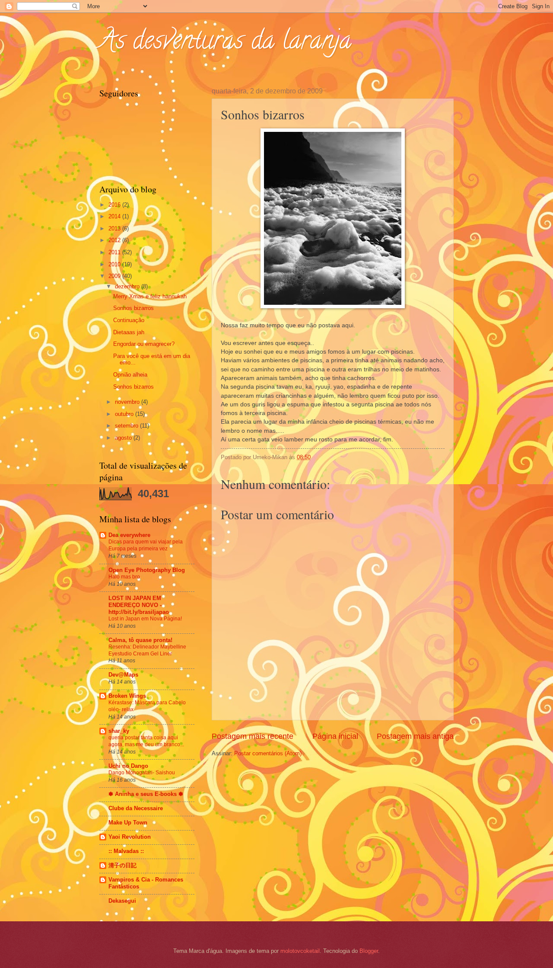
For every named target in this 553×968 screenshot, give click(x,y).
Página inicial (335, 736)
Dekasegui (122, 901)
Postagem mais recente (252, 736)
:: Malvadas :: (126, 851)
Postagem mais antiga (415, 736)
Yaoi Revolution (129, 837)
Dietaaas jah (128, 332)
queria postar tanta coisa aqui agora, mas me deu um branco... (146, 741)
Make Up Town (127, 822)
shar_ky (118, 731)
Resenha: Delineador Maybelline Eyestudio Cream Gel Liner (147, 650)
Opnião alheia (130, 374)
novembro (128, 402)
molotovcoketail (300, 951)
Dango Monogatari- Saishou (141, 773)
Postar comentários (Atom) (268, 753)
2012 (115, 240)
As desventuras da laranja (225, 42)
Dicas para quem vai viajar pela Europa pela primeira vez (145, 545)
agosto (124, 437)
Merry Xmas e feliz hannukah (150, 296)
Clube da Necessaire (135, 808)
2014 (115, 216)
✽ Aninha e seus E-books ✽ (145, 794)
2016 (115, 204)
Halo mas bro (124, 577)
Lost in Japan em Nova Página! (145, 619)
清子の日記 (122, 865)
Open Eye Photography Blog (146, 570)
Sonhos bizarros (133, 308)
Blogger (368, 951)
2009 (115, 276)
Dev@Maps (123, 674)
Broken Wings (127, 696)
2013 (115, 228)
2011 (115, 252)
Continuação (128, 320)
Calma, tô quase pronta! (140, 640)
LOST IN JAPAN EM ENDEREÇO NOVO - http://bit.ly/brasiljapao (138, 605)
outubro (125, 414)
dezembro (128, 286)
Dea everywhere (129, 535)
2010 (115, 264)
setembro (127, 425)
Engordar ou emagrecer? (144, 344)
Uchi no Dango (128, 766)
